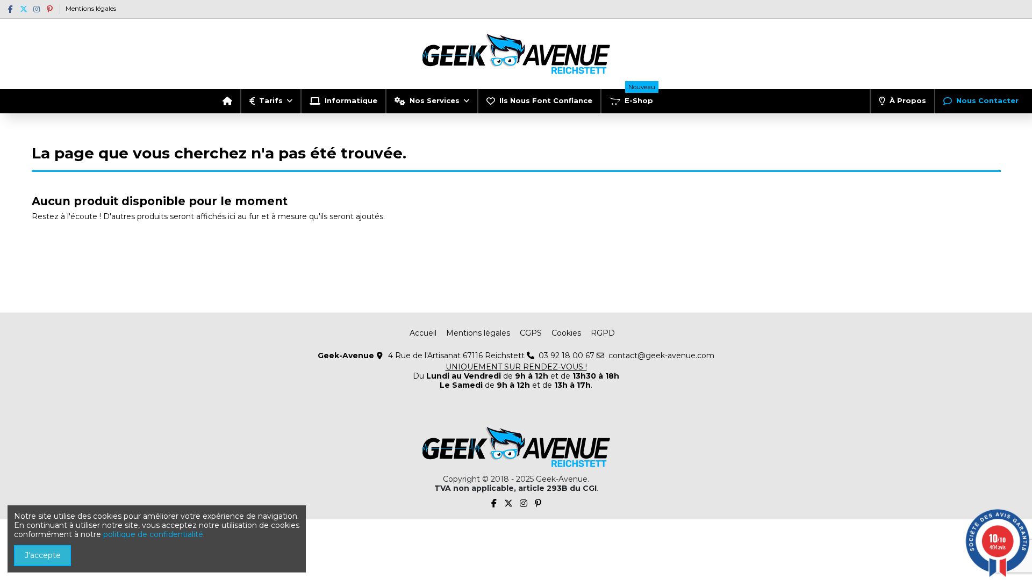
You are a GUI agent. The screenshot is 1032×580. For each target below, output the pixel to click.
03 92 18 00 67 (566, 355)
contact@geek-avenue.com (661, 355)
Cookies (566, 333)
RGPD (603, 333)
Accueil (423, 333)
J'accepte (43, 555)
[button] (270, 101)
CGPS (531, 333)
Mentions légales (91, 8)
